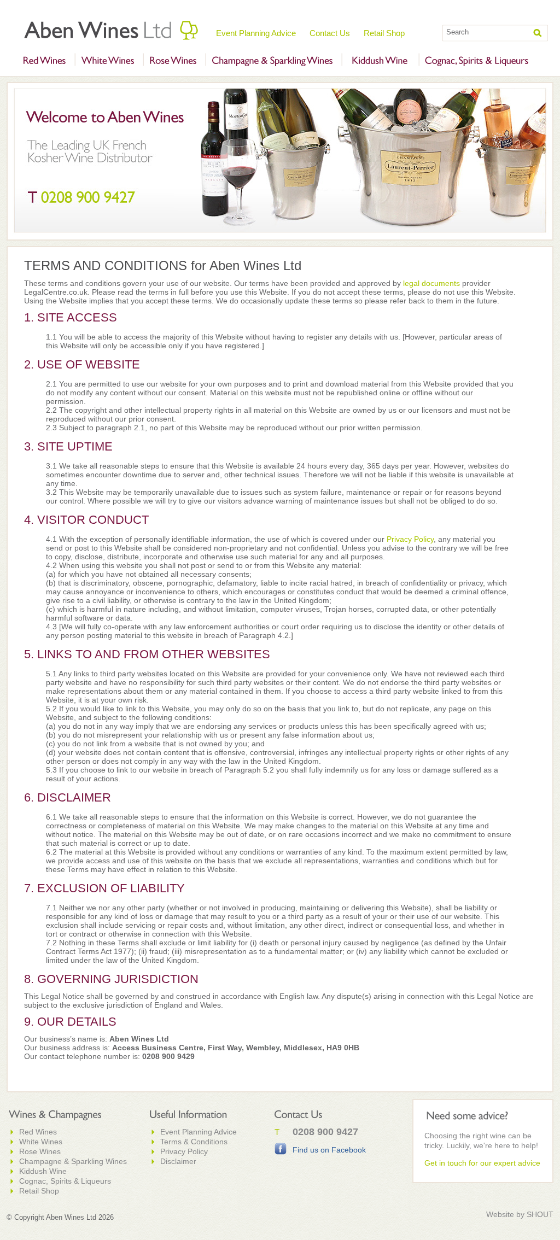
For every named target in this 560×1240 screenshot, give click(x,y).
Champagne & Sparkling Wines (73, 1161)
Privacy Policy (410, 539)
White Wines (40, 1141)
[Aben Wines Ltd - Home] (111, 30)
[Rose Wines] (173, 61)
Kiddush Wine (43, 1171)
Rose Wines (40, 1151)
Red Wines (38, 1131)
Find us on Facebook (329, 1149)
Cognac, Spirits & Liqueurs (65, 1181)
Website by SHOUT (519, 1214)
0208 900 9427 (325, 1131)
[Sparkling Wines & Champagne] (272, 61)
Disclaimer (178, 1161)
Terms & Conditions (194, 1141)
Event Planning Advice (256, 33)
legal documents (431, 283)
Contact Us (330, 33)
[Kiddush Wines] (379, 61)
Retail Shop (384, 33)
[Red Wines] (44, 61)
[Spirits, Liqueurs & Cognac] (477, 61)
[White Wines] (108, 61)
